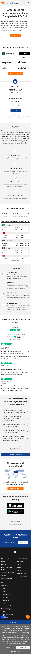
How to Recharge (8, 614)
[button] (28, 3)
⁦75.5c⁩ (16, 258)
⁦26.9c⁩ (16, 228)
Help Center (20, 561)
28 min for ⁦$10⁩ (25, 230)
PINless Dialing (12, 272)
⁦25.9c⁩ (16, 235)
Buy (4, 588)
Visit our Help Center (15, 454)
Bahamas (8, 225)
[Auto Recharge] (3, 304)
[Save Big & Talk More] (15, 474)
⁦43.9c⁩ (16, 253)
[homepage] (14, 3)
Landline (4, 228)
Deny (8, 647)
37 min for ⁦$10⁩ (25, 228)
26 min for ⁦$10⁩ (25, 251)
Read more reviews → (15, 340)
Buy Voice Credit (15, 74)
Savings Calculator (8, 606)
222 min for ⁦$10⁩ (24, 243)
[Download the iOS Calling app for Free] (15, 505)
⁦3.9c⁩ (17, 245)
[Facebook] (15, 551)
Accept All (23, 647)
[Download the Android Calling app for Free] (15, 511)
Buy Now (15, 36)
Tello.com (19, 570)
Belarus (8, 256)
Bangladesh (9, 240)
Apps (4, 603)
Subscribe (23, 542)
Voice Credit (4, 585)
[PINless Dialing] (3, 273)
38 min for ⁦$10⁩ (25, 235)
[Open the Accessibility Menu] (3, 617)
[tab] (2, 213)
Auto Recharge (12, 303)
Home (3, 561)
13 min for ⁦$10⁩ (25, 258)
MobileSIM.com (21, 573)
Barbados (8, 248)
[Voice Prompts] (3, 294)
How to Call (6, 597)
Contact (19, 564)
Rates (4, 591)
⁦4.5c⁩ (17, 243)
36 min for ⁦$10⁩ (25, 237)
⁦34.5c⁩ (16, 230)
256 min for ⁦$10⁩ (24, 245)
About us (3, 575)
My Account (4, 564)
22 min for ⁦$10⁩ (25, 253)
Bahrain (8, 233)
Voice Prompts (12, 293)
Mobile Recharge (6, 609)
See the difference (15, 488)
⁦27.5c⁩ (16, 237)
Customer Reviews (6, 578)
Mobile (4, 230)
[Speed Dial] (3, 284)
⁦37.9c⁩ (16, 251)
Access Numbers (7, 600)
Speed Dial (10, 283)
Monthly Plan (6, 594)
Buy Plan (15, 111)
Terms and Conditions (7, 572)
